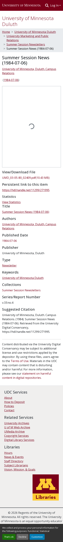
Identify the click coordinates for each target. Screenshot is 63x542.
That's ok (9, 536)
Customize (37, 536)
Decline (22, 536)
